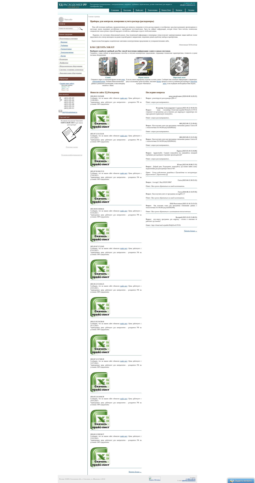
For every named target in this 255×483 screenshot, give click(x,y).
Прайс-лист (139, 10)
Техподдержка (152, 10)
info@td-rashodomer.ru (69, 112)
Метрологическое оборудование (70, 66)
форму (159, 81)
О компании (115, 10)
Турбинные (64, 45)
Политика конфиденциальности (71, 155)
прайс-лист (123, 98)
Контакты (179, 10)
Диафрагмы (63, 63)
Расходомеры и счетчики (68, 39)
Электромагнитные (66, 52)
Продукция (127, 10)
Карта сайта (68, 19)
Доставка (191, 10)
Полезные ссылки (72, 147)
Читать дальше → (135, 472)
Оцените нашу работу (67, 83)
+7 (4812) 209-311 (191, 479)
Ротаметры (63, 59)
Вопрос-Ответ (166, 10)
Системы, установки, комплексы (71, 70)
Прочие (63, 56)
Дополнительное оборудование (70, 73)
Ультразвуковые (66, 49)
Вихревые (63, 42)
